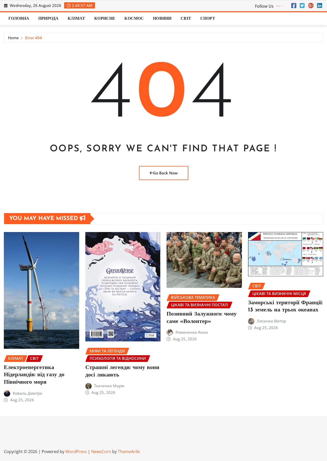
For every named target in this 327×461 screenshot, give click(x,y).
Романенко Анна (192, 332)
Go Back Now (165, 172)
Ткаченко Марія (109, 385)
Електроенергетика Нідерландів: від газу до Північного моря (34, 375)
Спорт (207, 19)
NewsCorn (101, 451)
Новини (162, 19)
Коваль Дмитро (27, 393)
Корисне (104, 19)
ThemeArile (129, 451)
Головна (18, 19)
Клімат (76, 19)
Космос (134, 19)
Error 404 (33, 37)
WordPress (76, 451)
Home (13, 37)
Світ (186, 19)
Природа (48, 19)
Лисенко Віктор (271, 320)
